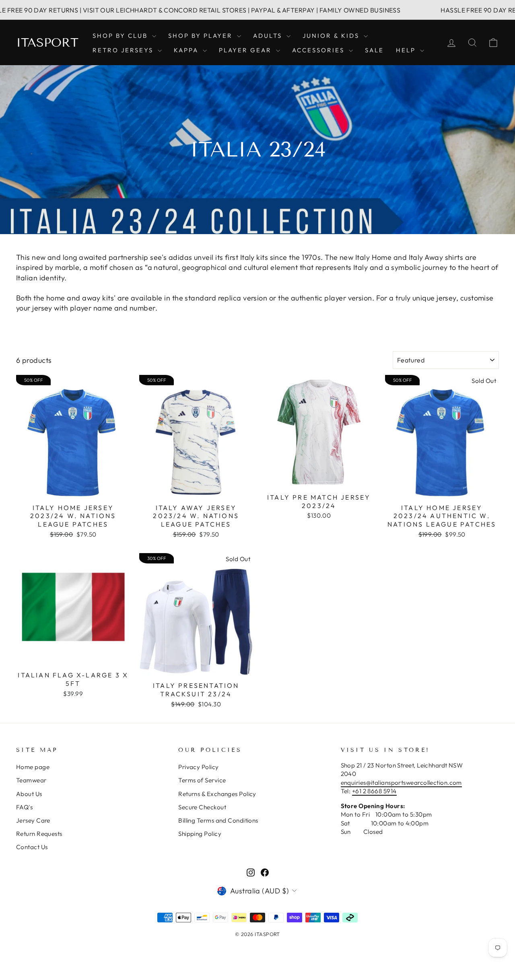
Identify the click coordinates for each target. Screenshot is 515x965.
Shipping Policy (199, 833)
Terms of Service (202, 780)
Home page (32, 767)
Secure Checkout (202, 807)
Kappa (187, 50)
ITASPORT (47, 42)
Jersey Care (33, 820)
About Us (29, 794)
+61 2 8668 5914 (374, 791)
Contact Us (32, 847)
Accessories (319, 50)
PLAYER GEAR (246, 50)
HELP (407, 50)
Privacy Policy (198, 767)
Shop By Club (121, 35)
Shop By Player (201, 35)
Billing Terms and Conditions (218, 820)
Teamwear (31, 780)
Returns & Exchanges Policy (217, 794)
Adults (268, 35)
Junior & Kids (332, 35)
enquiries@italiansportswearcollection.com (401, 782)
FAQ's (24, 807)
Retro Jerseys (124, 50)
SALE (374, 50)
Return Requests (39, 833)
